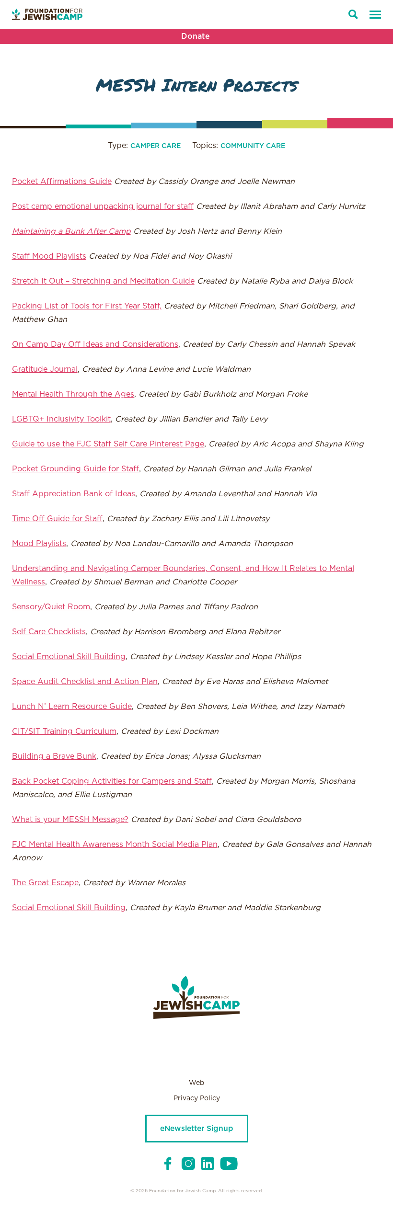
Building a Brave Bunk (54, 756)
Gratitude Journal (45, 369)
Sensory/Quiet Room (51, 607)
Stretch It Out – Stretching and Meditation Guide (103, 281)
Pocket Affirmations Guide (62, 181)
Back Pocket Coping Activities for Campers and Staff (112, 781)
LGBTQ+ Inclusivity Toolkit (61, 419)
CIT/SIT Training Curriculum (64, 731)
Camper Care (155, 146)
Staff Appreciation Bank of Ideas (73, 494)
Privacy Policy (196, 1098)
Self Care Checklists (49, 632)
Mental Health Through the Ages (73, 394)
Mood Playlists (39, 544)
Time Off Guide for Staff (57, 519)
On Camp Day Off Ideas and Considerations (95, 344)
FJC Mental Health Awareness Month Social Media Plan (115, 844)
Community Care (252, 146)
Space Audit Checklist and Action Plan (85, 681)
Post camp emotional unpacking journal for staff (103, 206)
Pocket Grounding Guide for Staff (75, 469)
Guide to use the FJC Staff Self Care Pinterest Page (108, 444)
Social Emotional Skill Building (69, 657)
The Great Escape (45, 883)
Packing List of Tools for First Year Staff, (87, 306)
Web (196, 1083)
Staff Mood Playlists (49, 256)
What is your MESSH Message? (70, 819)
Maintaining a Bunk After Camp (71, 231)
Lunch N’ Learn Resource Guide (72, 706)
